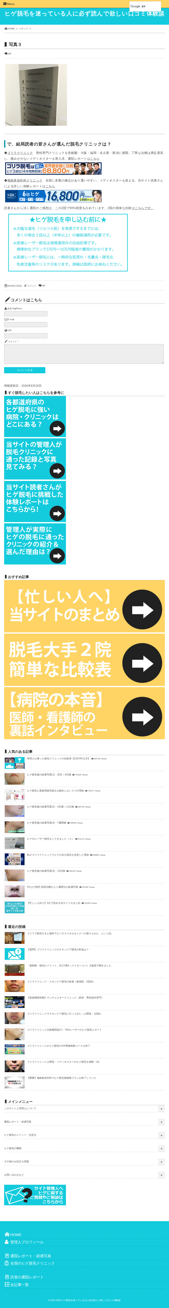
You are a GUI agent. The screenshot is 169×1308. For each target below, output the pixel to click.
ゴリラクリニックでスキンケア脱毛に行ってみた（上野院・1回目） (65, 1013)
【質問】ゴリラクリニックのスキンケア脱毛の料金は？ (58, 949)
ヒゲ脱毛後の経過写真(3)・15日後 (46, 870)
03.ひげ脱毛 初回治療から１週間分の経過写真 (52, 887)
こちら (95, 158)
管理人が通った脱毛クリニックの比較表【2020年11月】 (58, 758)
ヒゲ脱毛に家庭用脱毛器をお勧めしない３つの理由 (55, 790)
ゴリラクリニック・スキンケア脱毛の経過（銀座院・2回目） (61, 981)
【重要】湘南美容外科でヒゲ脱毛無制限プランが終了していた (61, 1077)
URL (9, 330)
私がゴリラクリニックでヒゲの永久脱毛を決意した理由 (58, 854)
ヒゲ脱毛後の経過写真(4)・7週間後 (46, 822)
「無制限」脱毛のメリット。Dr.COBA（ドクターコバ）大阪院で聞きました (69, 965)
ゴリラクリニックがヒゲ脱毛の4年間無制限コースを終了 (58, 1045)
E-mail (11, 319)
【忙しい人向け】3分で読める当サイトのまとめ (53, 903)
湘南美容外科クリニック (24, 180)
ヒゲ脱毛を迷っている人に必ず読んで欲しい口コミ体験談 (85, 13)
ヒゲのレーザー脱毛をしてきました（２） (50, 838)
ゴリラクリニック (20, 153)
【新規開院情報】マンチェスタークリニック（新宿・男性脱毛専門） (65, 997)
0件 (9, 53)
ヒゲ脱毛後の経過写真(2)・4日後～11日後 (50, 806)
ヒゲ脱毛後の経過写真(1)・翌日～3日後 (49, 774)
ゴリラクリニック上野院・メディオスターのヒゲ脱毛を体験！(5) (63, 1061)
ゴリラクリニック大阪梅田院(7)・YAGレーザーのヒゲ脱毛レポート (64, 1029)
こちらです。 (144, 208)
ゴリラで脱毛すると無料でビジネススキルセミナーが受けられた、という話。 (70, 933)
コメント (31, 285)
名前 (9, 308)
